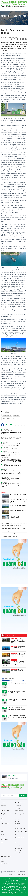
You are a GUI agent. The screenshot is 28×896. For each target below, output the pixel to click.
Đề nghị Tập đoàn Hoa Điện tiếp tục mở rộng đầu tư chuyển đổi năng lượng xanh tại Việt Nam (11, 454)
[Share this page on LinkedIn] (23, 39)
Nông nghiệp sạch (19, 852)
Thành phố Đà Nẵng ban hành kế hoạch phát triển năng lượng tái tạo (17, 717)
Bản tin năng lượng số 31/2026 (17, 683)
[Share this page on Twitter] (20, 39)
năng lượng (16, 415)
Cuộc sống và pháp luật (20, 828)
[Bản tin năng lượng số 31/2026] (5, 496)
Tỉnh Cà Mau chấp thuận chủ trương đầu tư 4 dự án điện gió (16, 708)
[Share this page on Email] (12, 39)
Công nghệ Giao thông (6, 864)
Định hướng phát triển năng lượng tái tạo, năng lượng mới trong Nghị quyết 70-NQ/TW (11, 432)
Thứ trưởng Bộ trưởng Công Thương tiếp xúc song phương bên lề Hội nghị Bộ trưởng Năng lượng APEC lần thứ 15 (11, 460)
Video (2, 843)
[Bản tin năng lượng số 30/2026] (5, 506)
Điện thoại (17, 874)
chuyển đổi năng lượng (8, 418)
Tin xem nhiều (5, 523)
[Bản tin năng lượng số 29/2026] (5, 512)
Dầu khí (2, 821)
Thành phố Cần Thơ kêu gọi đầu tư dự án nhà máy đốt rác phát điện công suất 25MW (11, 485)
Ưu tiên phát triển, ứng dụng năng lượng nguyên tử (10, 479)
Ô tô (2, 859)
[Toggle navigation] (2, 9)
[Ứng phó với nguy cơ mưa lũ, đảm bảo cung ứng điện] (6, 671)
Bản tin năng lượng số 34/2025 (9, 448)
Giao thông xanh (6, 856)
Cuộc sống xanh (19, 814)
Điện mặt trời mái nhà (19, 848)
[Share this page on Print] (14, 39)
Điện (2, 818)
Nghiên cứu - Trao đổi (19, 837)
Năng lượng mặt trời (19, 808)
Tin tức (3, 802)
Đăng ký (23, 795)
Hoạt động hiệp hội (5, 810)
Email (23, 874)
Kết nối (3, 832)
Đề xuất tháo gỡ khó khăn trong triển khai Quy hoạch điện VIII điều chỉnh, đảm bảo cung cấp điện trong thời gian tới (11, 472)
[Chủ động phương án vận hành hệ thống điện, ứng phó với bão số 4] (6, 640)
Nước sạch (17, 826)
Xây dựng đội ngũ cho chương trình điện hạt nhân (16, 692)
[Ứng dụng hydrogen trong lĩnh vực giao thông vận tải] (5, 517)
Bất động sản (18, 819)
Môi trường (17, 823)
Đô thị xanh (17, 821)
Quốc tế (2, 808)
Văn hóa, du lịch (4, 839)
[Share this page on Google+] (17, 39)
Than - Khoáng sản (5, 823)
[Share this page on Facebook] (26, 39)
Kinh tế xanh (3, 834)
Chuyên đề (18, 843)
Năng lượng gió (18, 805)
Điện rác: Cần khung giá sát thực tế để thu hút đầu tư (17, 700)
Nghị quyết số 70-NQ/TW (10, 412)
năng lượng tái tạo (6, 415)
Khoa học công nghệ (21, 832)
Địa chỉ (10, 874)
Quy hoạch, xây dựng (19, 816)
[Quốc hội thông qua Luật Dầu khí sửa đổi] (6, 648)
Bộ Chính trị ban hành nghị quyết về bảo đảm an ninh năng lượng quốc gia (11, 444)
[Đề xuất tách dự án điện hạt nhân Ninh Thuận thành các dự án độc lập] (6, 655)
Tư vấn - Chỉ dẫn (12, 775)
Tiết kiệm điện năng (19, 846)
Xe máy (2, 861)
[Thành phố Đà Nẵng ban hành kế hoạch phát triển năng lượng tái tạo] (5, 501)
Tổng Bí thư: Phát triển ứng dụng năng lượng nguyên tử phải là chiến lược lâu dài (11, 439)
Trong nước (3, 805)
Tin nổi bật (4, 492)
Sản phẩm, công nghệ (19, 834)
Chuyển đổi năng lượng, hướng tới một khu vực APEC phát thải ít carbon (11, 466)
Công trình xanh (18, 850)
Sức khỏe (3, 837)
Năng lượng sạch (13, 20)
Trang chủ (4, 20)
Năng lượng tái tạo (19, 810)
